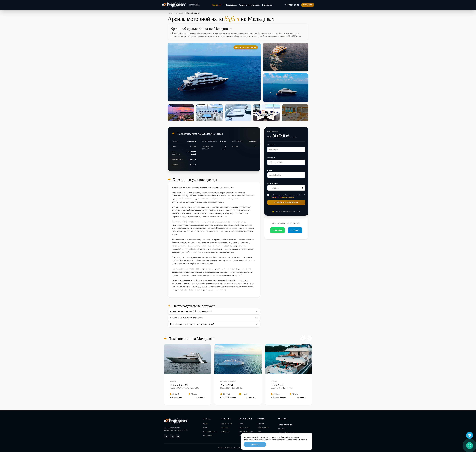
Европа (205, 423)
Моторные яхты (226, 423)
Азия (205, 427)
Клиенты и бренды (246, 431)
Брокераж (224, 427)
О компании (267, 5)
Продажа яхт (231, 5)
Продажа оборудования (249, 5)
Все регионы (207, 435)
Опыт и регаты (244, 427)
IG (166, 436)
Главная (170, 13)
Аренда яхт (217, 5)
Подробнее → (200, 397)
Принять (254, 444)
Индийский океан (209, 431)
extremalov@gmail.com (286, 433)
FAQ (259, 431)
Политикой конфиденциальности (282, 197)
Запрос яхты (307, 5)
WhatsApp (277, 230)
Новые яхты (225, 431)
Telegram (295, 230)
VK (178, 436)
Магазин (261, 423)
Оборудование (263, 427)
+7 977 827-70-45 (291, 5)
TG (172, 436)
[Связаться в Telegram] (469, 435)
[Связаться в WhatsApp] (469, 445)
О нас (241, 423)
